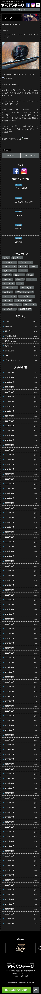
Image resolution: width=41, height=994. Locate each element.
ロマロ (30, 275)
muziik (20, 283)
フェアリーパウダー (23, 300)
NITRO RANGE (29, 156)
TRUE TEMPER (9, 296)
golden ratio (8, 279)
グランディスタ (25, 262)
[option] (20, 948)
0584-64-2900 (16, 989)
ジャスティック (9, 266)
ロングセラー (11, 156)
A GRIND (23, 266)
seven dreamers (9, 262)
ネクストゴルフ (9, 271)
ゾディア (23, 271)
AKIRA (33, 266)
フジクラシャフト (10, 288)
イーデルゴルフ (9, 309)
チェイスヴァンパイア (12, 305)
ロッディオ (17, 258)
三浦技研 (7, 275)
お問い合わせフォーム (20, 10)
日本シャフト (8, 283)
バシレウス (32, 279)
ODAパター (19, 275)
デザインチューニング (24, 292)
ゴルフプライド (27, 288)
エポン (6, 258)
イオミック (8, 292)
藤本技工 (19, 279)
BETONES (7, 300)
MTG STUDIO (30, 305)
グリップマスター (26, 296)
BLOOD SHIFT (25, 309)
